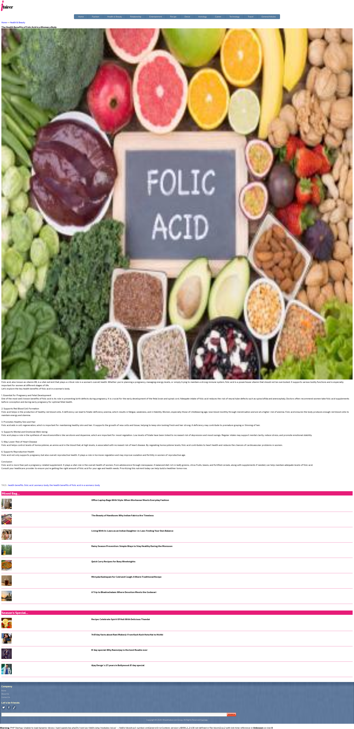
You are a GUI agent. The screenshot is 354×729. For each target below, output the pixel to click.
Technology (234, 16)
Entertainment (155, 16)
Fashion (95, 16)
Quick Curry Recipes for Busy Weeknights (113, 561)
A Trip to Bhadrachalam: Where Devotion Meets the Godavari (123, 592)
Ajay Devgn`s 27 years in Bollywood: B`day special (117, 665)
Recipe (173, 16)
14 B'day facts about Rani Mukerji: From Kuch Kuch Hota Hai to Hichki (127, 634)
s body (45, 485)
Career (218, 16)
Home (81, 16)
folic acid (29, 485)
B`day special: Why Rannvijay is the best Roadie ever (119, 650)
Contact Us (5, 697)
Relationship (135, 16)
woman (38, 485)
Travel (250, 16)
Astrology (202, 16)
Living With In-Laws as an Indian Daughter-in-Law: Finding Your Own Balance (132, 530)
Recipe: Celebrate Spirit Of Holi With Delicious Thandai (120, 619)
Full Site (204, 720)
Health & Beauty (114, 16)
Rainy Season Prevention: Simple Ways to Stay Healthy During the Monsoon (131, 546)
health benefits (16, 485)
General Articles (268, 16)
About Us (5, 694)
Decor (187, 16)
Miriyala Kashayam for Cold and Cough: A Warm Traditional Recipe (126, 576)
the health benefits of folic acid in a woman (71, 485)
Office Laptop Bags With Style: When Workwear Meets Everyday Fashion (130, 500)
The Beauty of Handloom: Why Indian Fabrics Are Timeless (122, 515)
